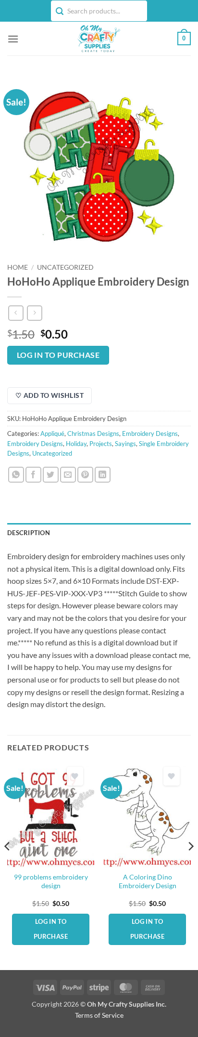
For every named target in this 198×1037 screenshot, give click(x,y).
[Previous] (7, 865)
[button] (13, 39)
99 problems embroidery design (51, 881)
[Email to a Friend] (68, 475)
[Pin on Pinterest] (85, 475)
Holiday (76, 443)
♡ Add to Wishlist (49, 395)
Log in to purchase (58, 355)
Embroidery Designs (150, 433)
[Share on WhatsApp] (16, 475)
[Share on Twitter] (51, 475)
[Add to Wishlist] (75, 776)
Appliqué (52, 433)
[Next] (190, 865)
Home (17, 267)
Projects (100, 443)
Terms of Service (99, 1015)
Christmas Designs (93, 433)
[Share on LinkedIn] (103, 475)
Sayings (125, 443)
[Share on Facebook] (33, 475)
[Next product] (15, 312)
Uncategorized (65, 267)
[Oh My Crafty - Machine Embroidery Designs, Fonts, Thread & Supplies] (98, 38)
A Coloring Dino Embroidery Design (147, 881)
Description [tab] (28, 533)
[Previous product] (34, 312)
